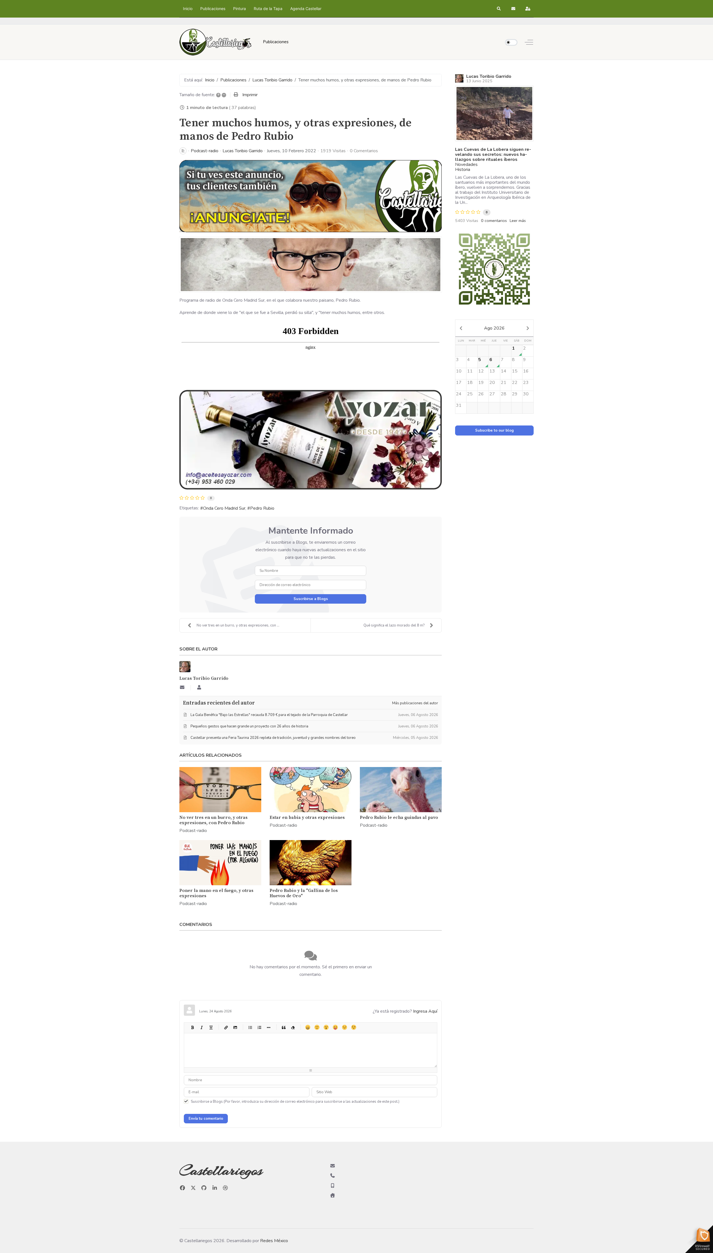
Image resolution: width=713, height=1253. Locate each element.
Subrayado (211, 1027)
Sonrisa (317, 1027)
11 (470, 371)
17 (459, 382)
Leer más (518, 220)
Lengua (335, 1027)
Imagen (235, 1027)
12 (481, 371)
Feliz (308, 1027)
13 (492, 371)
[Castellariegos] (215, 42)
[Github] (204, 1188)
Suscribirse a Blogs (311, 598)
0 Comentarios (364, 151)
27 (492, 394)
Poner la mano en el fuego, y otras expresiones (216, 893)
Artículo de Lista (268, 1027)
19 (481, 382)
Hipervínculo (226, 1027)
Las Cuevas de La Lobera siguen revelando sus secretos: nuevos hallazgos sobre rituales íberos (493, 154)
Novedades (466, 164)
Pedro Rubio (262, 508)
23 (526, 382)
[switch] (511, 42)
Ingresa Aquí (425, 1011)
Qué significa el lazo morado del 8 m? (393, 625)
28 (503, 394)
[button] (499, 8)
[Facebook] (182, 1188)
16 (526, 371)
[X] (193, 1188)
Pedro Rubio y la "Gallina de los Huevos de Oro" (304, 893)
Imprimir (250, 95)
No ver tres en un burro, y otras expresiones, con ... (238, 625)
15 (514, 371)
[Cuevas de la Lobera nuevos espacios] (494, 113)
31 (459, 405)
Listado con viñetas (250, 1027)
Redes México (274, 1241)
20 (492, 382)
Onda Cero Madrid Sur (224, 508)
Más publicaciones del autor (415, 703)
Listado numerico (259, 1027)
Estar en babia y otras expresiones (307, 817)
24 (459, 394)
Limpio (293, 1027)
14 (503, 371)
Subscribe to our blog (494, 430)
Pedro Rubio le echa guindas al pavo (399, 817)
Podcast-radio (204, 151)
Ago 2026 (494, 328)
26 (481, 394)
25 (470, 394)
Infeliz (344, 1027)
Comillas (283, 1027)
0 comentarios (494, 220)
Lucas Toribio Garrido (243, 151)
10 (459, 371)
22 (514, 382)
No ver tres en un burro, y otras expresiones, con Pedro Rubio (213, 820)
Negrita (192, 1027)
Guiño (353, 1027)
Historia (462, 169)
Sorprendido (326, 1027)
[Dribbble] (225, 1188)
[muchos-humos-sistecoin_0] (310, 264)
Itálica (201, 1027)
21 (503, 382)
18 (470, 382)
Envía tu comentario (206, 1118)
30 (526, 394)
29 (514, 394)
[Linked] (215, 1188)
